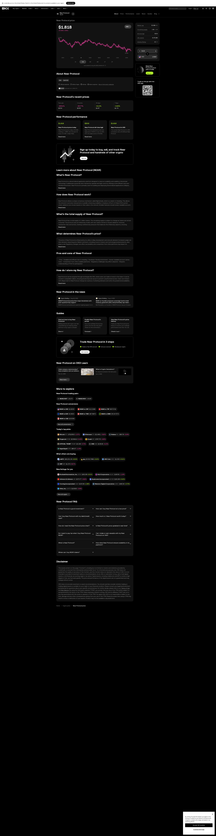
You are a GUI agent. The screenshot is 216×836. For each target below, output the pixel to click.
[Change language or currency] (213, 8)
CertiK (62, 88)
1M (97, 62)
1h (75, 62)
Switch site (70, 3)
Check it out (115, 331)
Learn (52, 8)
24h (83, 62)
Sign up (196, 8)
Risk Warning (65, 590)
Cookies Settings (198, 829)
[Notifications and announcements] (206, 8)
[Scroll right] (159, 14)
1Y (105, 62)
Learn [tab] (138, 14)
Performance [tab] (130, 14)
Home (58, 606)
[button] (73, 14)
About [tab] (116, 14)
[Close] (212, 814)
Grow (36, 8)
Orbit (58, 8)
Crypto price (66, 606)
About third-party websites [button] (106, 84)
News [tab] (143, 14)
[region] (199, 823)
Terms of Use (125, 588)
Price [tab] (122, 14)
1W (90, 62)
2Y (112, 62)
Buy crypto (16, 8)
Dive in (60, 331)
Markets (24, 8)
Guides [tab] (149, 14)
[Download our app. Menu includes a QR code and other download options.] (203, 8)
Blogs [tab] (156, 14)
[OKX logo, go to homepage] (5, 8)
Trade (30, 8)
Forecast (88, 331)
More (64, 8)
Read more (61, 136)
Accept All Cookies (199, 825)
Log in (190, 8)
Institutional (44, 8)
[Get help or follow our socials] (210, 8)
